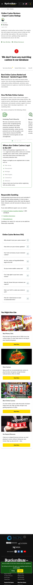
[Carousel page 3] (15, 140)
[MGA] (16, 547)
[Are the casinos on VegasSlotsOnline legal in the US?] (28, 261)
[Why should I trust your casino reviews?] (28, 240)
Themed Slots (7, 579)
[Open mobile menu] (2, 4)
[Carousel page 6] (20, 140)
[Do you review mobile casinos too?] (28, 268)
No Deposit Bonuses (8, 575)
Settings (13, 570)
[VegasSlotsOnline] (16, 561)
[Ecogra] (22, 543)
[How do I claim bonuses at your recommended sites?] (28, 298)
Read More (16, 344)
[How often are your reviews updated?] (28, 246)
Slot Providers (7, 577)
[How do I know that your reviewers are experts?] (28, 283)
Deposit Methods (7, 573)
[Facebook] (18, 551)
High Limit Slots (21, 577)
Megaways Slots (21, 575)
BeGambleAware (7, 219)
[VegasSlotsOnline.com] (11, 4)
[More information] (1, 42)
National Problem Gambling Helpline (13, 211)
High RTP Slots (21, 573)
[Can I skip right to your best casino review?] (28, 275)
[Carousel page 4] (17, 140)
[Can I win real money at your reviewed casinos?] (28, 253)
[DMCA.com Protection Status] (11, 543)
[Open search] (19, 3)
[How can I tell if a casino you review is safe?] (28, 291)
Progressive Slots (21, 579)
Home (8, 9)
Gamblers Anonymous (9, 216)
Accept (20, 570)
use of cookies (16, 567)
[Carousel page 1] (12, 140)
